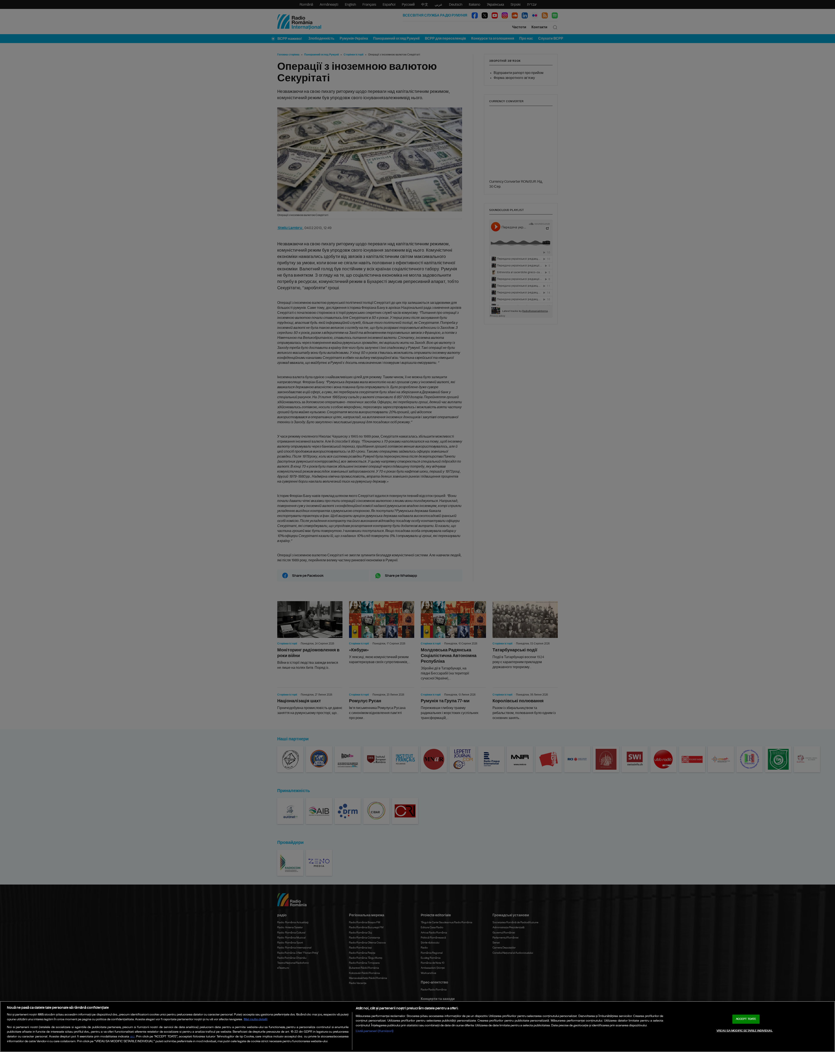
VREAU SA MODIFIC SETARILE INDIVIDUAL (744, 1030)
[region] (417, 1026)
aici (132, 1036)
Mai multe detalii (255, 1019)
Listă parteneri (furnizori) (374, 1031)
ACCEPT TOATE (746, 1019)
